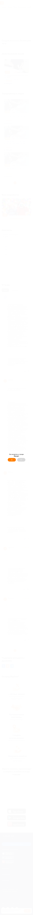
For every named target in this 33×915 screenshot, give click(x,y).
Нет (21, 459)
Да (12, 459)
